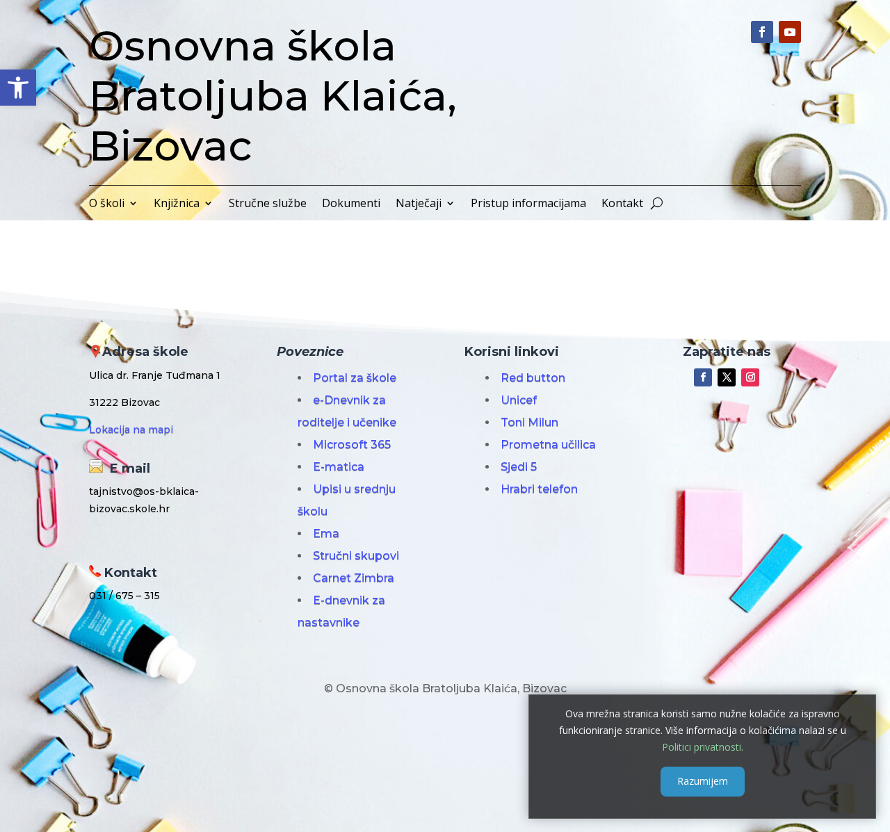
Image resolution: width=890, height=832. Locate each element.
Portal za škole (354, 377)
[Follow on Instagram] (750, 377)
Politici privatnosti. (702, 746)
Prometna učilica (548, 444)
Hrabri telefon (539, 489)
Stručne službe (268, 204)
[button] (18, 88)
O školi (106, 204)
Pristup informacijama (528, 204)
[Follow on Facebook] (762, 32)
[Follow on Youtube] (790, 32)
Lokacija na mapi (131, 429)
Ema (326, 533)
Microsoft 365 (352, 444)
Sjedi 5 (519, 466)
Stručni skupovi (356, 555)
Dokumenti (351, 204)
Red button (533, 377)
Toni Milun (529, 422)
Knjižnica (177, 204)
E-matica (338, 466)
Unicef (519, 400)
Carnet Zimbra (353, 578)
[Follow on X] (727, 377)
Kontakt (622, 204)
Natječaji (419, 204)
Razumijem (702, 781)
